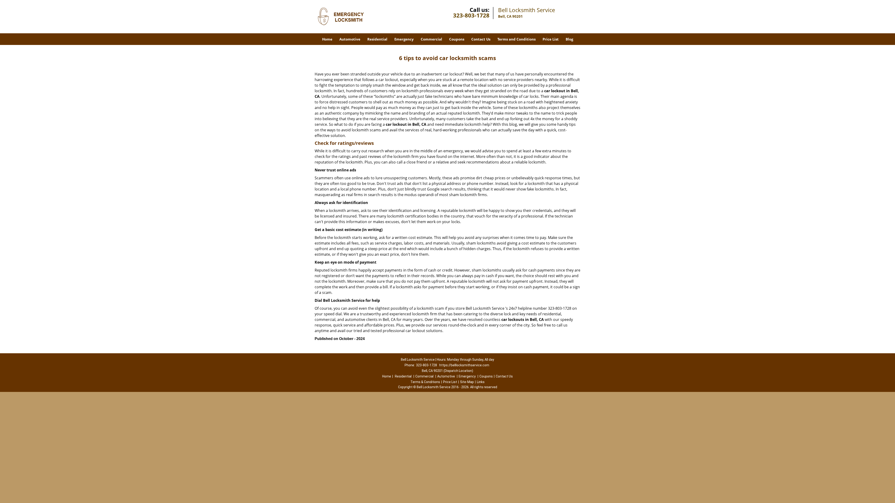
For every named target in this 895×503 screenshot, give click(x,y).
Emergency (404, 39)
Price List (551, 39)
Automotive (349, 39)
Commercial (431, 39)
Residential (377, 39)
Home (327, 39)
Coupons (456, 39)
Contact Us (480, 39)
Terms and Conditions (516, 39)
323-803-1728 (471, 15)
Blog (569, 39)
